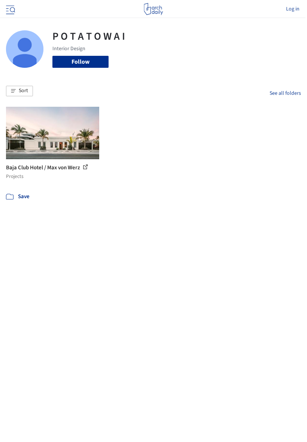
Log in (293, 9)
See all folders (285, 93)
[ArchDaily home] (153, 9)
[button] (19, 91)
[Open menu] (9, 9)
